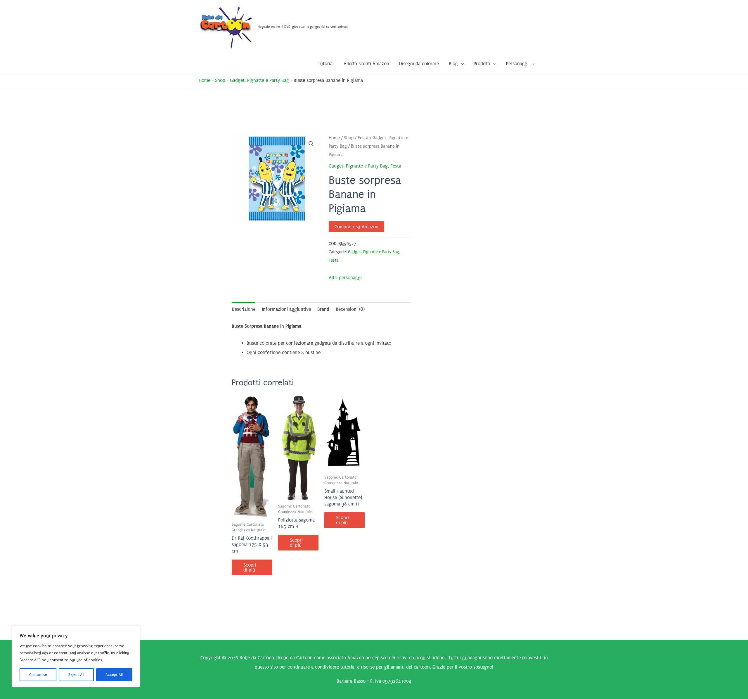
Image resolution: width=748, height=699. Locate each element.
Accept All (114, 674)
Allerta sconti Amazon (366, 63)
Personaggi (517, 63)
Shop (220, 80)
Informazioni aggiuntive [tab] (286, 309)
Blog (453, 63)
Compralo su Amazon (356, 226)
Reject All (76, 674)
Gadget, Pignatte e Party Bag (259, 80)
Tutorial (326, 63)
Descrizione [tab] (243, 309)
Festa (363, 137)
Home (204, 80)
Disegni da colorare (419, 63)
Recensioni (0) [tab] (350, 309)
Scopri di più (249, 567)
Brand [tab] (323, 309)
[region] (76, 656)
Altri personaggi (345, 277)
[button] (311, 144)
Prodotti (482, 63)
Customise (38, 674)
